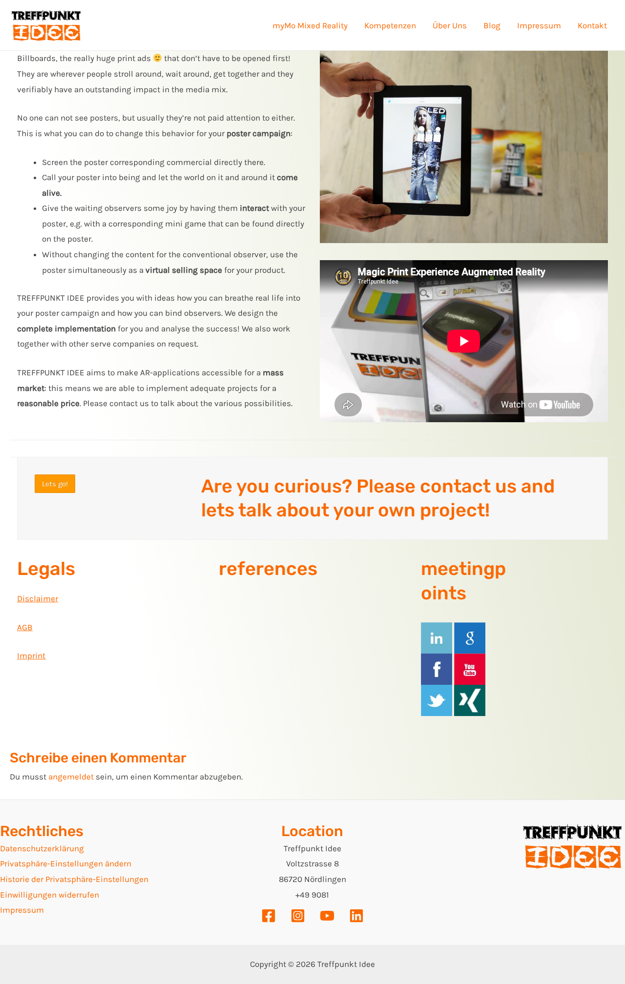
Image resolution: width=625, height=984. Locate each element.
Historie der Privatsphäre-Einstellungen (74, 879)
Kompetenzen (390, 25)
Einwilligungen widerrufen (49, 895)
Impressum (539, 25)
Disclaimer (37, 598)
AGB (25, 627)
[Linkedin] (356, 915)
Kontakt (592, 25)
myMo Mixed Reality (310, 25)
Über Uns (450, 25)
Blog (491, 25)
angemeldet (71, 776)
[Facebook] (268, 915)
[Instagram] (298, 915)
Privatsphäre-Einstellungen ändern (65, 863)
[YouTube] (327, 915)
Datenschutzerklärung (42, 848)
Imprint (31, 655)
